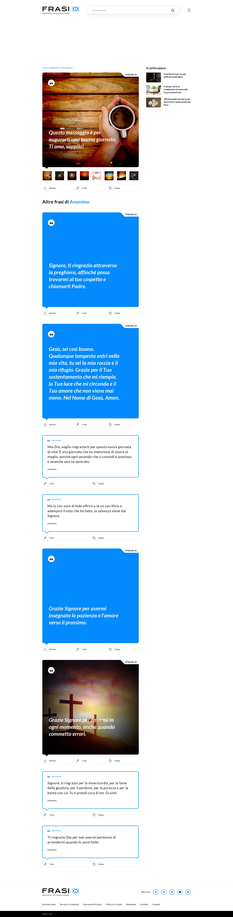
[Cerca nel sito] (172, 10)
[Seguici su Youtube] (180, 892)
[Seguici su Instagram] (163, 892)
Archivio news (49, 904)
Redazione (131, 904)
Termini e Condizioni (69, 904)
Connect (156, 904)
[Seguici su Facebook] (155, 892)
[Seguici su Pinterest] (171, 892)
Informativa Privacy (92, 904)
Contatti (144, 904)
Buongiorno (67, 67)
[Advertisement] (116, 34)
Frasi (44, 67)
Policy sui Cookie (114, 904)
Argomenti (54, 67)
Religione (56, 440)
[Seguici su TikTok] (188, 892)
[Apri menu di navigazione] (189, 10)
